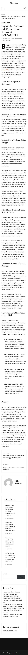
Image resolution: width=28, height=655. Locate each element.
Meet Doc (14, 3)
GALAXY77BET (5, 70)
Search (5, 574)
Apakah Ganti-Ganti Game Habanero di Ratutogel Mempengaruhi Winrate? (11, 594)
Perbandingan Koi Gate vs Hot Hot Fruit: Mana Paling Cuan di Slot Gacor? (10, 557)
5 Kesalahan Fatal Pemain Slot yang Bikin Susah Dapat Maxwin (9, 542)
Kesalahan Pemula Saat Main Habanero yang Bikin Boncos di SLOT (10, 527)
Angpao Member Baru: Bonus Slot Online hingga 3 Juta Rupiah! (13, 457)
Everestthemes (16, 653)
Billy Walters (7, 40)
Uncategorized (5, 22)
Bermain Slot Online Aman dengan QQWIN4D (13, 468)
